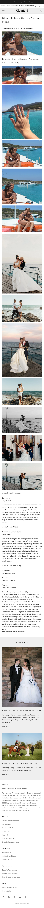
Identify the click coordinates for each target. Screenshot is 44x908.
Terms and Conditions (9, 887)
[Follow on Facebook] (3, 897)
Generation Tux (7, 859)
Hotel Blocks (25, 5)
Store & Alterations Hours (10, 842)
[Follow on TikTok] (25, 897)
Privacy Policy (6, 891)
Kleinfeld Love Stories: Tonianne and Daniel (21, 710)
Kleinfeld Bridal (5, 5)
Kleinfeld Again (15, 5)
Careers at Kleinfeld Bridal (10, 821)
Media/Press (6, 824)
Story (5, 28)
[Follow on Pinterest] (14, 897)
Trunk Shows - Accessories (11, 877)
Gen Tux (32, 5)
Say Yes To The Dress (9, 828)
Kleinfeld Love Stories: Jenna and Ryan (19, 763)
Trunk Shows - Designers (10, 873)
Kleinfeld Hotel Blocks (9, 856)
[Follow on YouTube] (20, 897)
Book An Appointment (9, 870)
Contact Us (6, 831)
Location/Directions (8, 838)
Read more (5, 726)
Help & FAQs (6, 835)
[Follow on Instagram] (9, 897)
